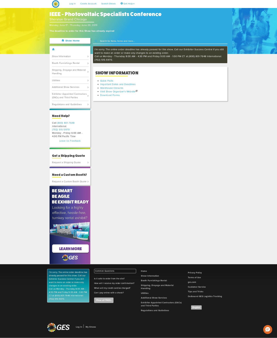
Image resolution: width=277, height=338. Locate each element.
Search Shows (108, 3)
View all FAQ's (103, 300)
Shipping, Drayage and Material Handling (69, 72)
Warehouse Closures (111, 88)
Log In (72, 3)
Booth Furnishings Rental (66, 63)
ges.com (192, 282)
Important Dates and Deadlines (117, 84)
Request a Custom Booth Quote (69, 181)
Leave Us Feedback (70, 140)
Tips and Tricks (195, 291)
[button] (267, 329)
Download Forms (110, 95)
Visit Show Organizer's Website (117, 91)
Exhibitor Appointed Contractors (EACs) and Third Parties (69, 96)
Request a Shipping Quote (66, 162)
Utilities (56, 80)
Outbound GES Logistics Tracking (205, 296)
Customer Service (197, 287)
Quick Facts (106, 80)
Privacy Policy (195, 272)
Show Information (61, 56)
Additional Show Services (65, 87)
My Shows (91, 327)
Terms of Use (194, 277)
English (196, 307)
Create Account (88, 3)
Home (144, 271)
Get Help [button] (128, 3)
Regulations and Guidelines (67, 104)
